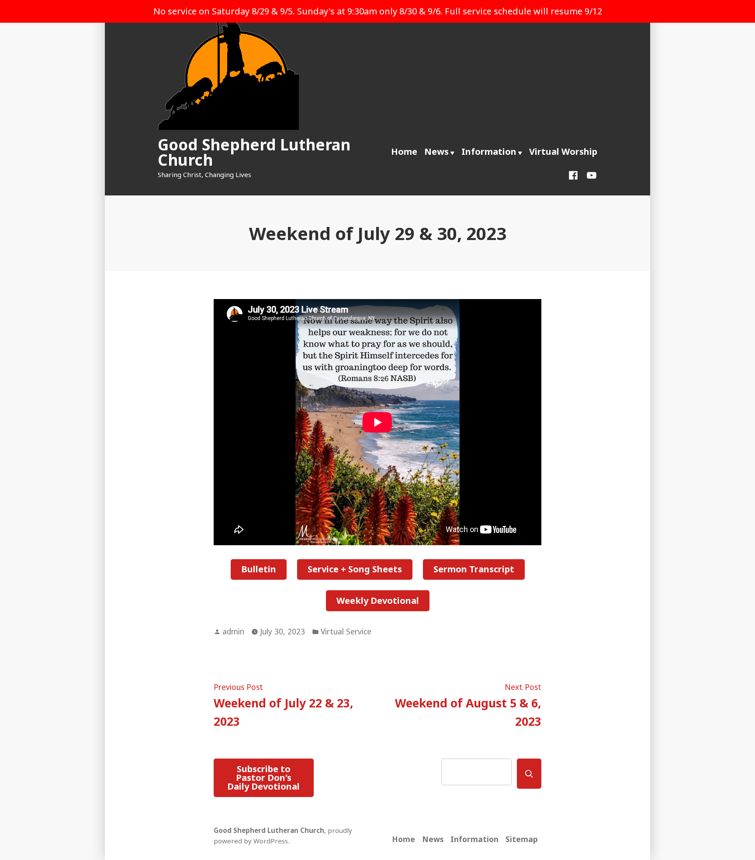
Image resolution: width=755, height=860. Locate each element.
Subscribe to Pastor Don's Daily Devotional (263, 777)
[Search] (529, 774)
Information (488, 151)
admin (233, 631)
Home (404, 151)
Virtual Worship (563, 151)
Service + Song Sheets (355, 569)
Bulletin (258, 569)
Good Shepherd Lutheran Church (254, 152)
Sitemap (522, 839)
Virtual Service (346, 631)
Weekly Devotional (377, 600)
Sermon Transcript (473, 569)
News (436, 151)
